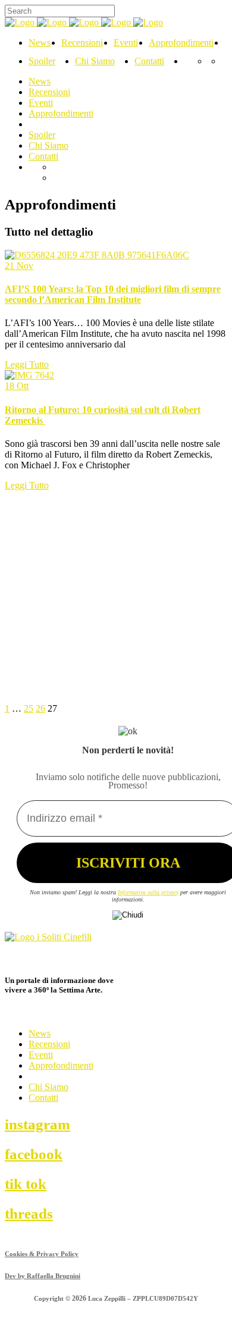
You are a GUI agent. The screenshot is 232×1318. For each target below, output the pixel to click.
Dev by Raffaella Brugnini (42, 1275)
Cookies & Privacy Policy (42, 1253)
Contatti (43, 1097)
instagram (37, 1124)
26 (40, 708)
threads (29, 1213)
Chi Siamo (48, 1087)
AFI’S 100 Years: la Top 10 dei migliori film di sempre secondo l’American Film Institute (113, 294)
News (40, 1033)
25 (28, 708)
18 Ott (17, 386)
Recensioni (49, 1044)
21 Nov (19, 266)
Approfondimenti (61, 1065)
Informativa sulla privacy (148, 892)
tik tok (25, 1183)
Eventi (41, 1055)
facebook (33, 1153)
